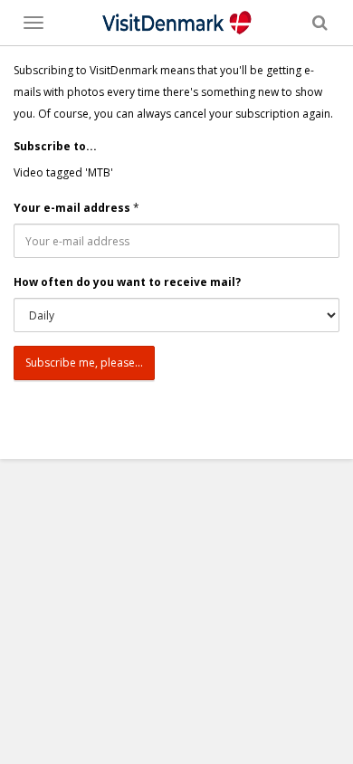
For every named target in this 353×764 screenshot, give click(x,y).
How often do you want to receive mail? (127, 282)
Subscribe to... (55, 146)
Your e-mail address (72, 207)
